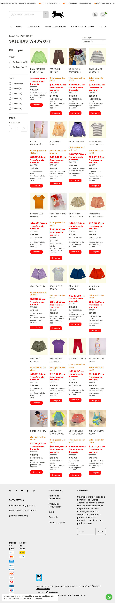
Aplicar (24, 129)
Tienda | (19, 26)
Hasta (17, 123)
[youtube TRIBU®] (22, 490)
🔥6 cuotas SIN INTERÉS (44, 3)
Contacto (53, 517)
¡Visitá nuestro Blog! (18, 515)
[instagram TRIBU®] (10, 490)
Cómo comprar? (57, 522)
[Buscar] (46, 14)
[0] (103, 14)
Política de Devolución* (55, 497)
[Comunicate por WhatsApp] (109, 597)
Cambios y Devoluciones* (82, 26)
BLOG (51, 512)
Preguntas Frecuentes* (55, 26)
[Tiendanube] (47, 593)
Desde (12, 123)
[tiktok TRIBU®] (28, 490)
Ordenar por (87, 37)
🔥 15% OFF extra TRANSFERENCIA (72, 3)
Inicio (11, 36)
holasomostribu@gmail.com (23, 505)
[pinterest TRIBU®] (34, 490)
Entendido (38, 598)
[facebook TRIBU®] (16, 490)
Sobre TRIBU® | (33, 26)
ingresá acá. (86, 586)
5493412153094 (16, 500)
